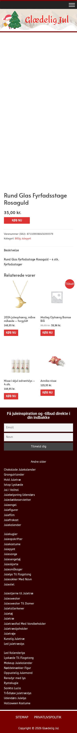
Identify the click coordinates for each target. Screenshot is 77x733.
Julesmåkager (13, 569)
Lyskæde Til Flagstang (19, 658)
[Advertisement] (38, 76)
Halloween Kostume (17, 703)
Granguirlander (14, 474)
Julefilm (9, 515)
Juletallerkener (14, 608)
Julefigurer (11, 510)
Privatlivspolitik (47, 717)
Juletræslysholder (16, 628)
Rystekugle (11, 683)
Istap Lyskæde (13, 484)
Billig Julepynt (23, 238)
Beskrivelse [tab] (11, 250)
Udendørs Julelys (15, 698)
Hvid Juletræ (12, 480)
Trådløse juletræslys (17, 693)
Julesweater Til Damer (19, 603)
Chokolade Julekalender (20, 469)
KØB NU (17, 220)
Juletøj (8, 613)
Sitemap (22, 717)
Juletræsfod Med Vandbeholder (25, 624)
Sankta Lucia (12, 688)
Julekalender (12, 525)
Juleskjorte (11, 564)
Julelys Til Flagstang (17, 574)
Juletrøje (10, 633)
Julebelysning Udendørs (19, 495)
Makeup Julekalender (18, 663)
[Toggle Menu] (72, 5)
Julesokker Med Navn (18, 579)
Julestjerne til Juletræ (18, 593)
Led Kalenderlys (14, 653)
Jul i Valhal (11, 490)
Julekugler (11, 534)
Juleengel (10, 505)
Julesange (10, 554)
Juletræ (9, 618)
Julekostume (12, 544)
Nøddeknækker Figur (17, 668)
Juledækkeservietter (17, 500)
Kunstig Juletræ (14, 639)
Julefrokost (11, 520)
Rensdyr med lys (15, 678)
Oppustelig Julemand (18, 673)
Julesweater (12, 598)
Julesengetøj (12, 559)
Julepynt (9, 549)
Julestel (9, 584)
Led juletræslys (14, 644)
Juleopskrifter (13, 539)
